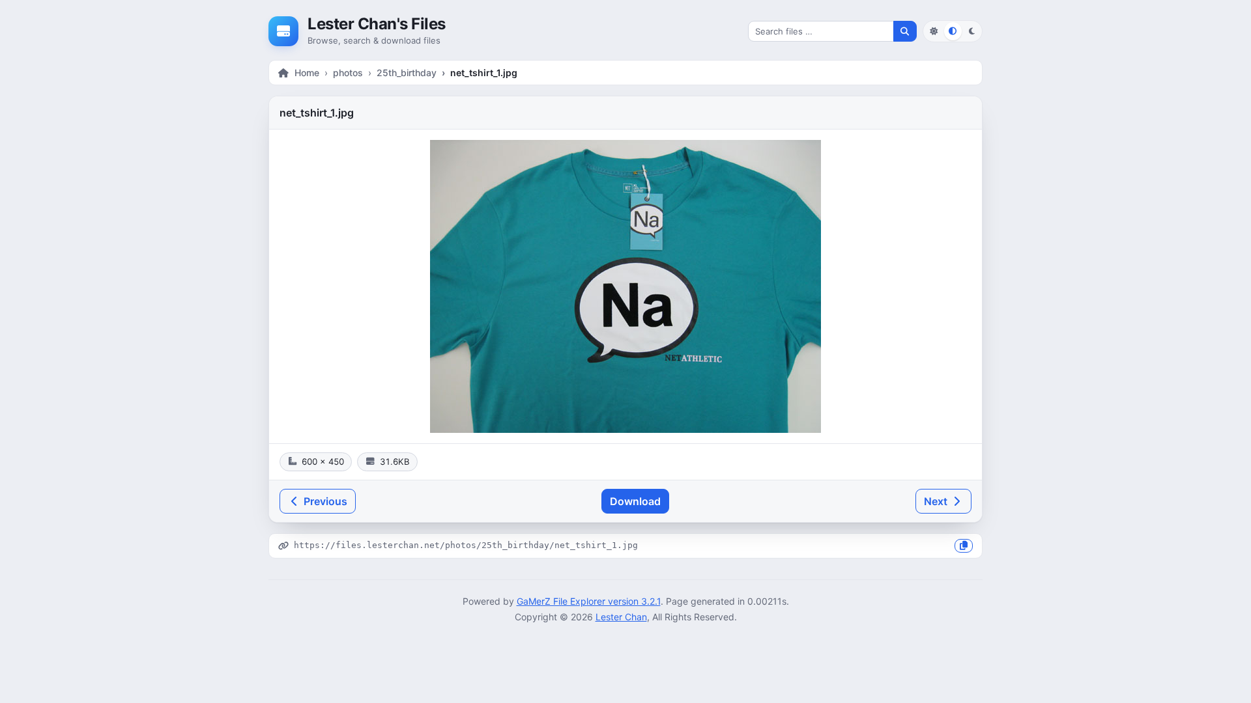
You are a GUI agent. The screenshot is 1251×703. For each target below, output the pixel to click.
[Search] (905, 31)
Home (307, 72)
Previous (324, 501)
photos (348, 72)
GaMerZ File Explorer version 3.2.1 (589, 601)
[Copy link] (964, 546)
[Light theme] (933, 31)
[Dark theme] (972, 31)
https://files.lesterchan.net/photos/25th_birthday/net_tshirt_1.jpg (466, 545)
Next (937, 501)
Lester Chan (621, 616)
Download (635, 501)
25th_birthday (407, 72)
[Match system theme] (953, 31)
